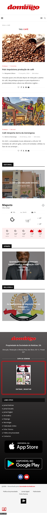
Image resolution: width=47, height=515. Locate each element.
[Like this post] (18, 87)
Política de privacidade (10, 491)
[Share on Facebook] (21, 87)
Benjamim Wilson (10, 73)
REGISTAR (27, 389)
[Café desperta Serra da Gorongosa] (23, 111)
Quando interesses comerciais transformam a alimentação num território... (23, 264)
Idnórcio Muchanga (11, 137)
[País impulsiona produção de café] (23, 48)
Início (4, 25)
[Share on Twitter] (23, 87)
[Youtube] (26, 477)
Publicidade (37, 491)
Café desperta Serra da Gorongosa (18, 133)
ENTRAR (19, 389)
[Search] (45, 18)
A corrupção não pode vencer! (23, 183)
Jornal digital (25, 491)
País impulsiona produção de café (18, 69)
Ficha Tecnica (23, 494)
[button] (4, 184)
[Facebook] (20, 477)
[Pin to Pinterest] (26, 87)
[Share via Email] (28, 87)
